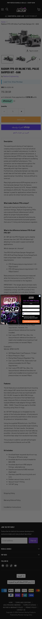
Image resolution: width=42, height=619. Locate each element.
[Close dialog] (39, 296)
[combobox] (24, 313)
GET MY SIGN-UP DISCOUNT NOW (31, 321)
